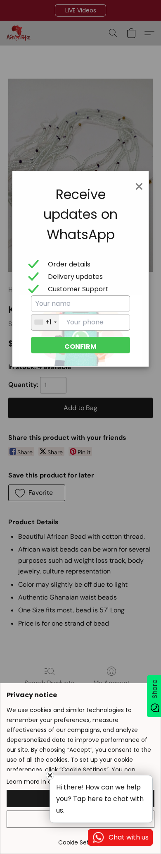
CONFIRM (80, 346)
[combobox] (45, 322)
